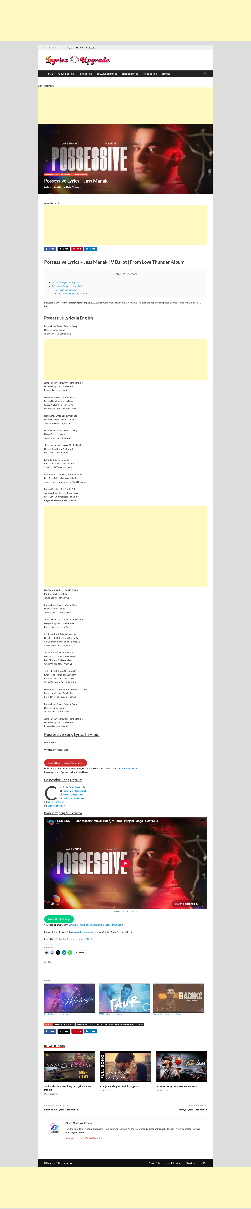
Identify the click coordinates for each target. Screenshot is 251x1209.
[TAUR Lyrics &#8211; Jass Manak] (124, 998)
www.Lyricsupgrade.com (87, 932)
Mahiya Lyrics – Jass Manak (56, 1014)
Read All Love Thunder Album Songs (65, 762)
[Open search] (205, 73)
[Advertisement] (87, 20)
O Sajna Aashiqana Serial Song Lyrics (120, 1086)
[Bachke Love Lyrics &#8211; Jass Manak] (179, 998)
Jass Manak (81, 1024)
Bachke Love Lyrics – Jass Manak (167, 1014)
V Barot (140, 1024)
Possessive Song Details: (67, 289)
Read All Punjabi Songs (58, 919)
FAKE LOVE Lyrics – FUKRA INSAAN (176, 1086)
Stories (166, 73)
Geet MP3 (58, 1024)
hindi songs (85, 73)
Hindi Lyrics (69, 1024)
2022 (47, 175)
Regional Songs (71, 175)
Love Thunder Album (124, 1024)
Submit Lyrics (67, 48)
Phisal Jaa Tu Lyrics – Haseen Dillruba (75, 939)
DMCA (202, 1163)
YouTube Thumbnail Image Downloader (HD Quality (95, 924)
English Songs (130, 73)
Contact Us (90, 48)
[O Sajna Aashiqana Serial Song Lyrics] (125, 1067)
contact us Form (129, 768)
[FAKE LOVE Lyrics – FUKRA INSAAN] (181, 1067)
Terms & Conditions (173, 1163)
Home (50, 73)
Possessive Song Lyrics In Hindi (67, 286)
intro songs (150, 73)
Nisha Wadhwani (73, 187)
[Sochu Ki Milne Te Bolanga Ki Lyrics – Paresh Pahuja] (69, 1067)
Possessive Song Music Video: (72, 293)
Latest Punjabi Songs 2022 (101, 1024)
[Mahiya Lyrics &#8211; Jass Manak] (70, 998)
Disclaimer (191, 1163)
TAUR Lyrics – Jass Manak (110, 1014)
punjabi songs (66, 73)
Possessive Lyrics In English (65, 282)
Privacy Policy (154, 1163)
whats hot (83, 175)
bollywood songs (107, 73)
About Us (80, 48)
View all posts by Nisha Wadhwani (83, 1138)
